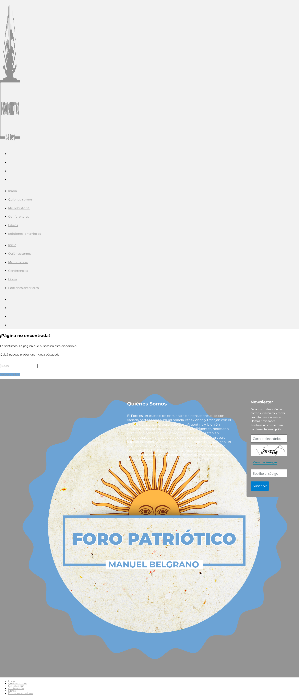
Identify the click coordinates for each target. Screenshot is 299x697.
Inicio (12, 245)
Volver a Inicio (10, 374)
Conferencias (18, 271)
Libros (12, 279)
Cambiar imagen (265, 462)
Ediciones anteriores (23, 288)
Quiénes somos (19, 253)
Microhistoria (18, 262)
